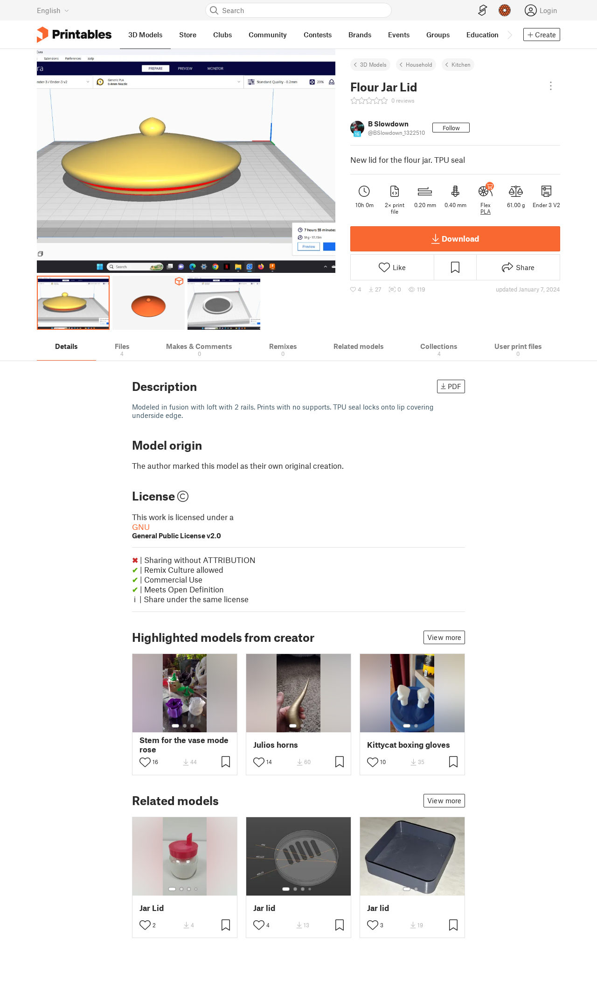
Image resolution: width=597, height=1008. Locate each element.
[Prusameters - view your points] (505, 10)
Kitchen (461, 64)
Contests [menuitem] (318, 34)
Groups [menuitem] (438, 34)
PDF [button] (454, 386)
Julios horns (275, 744)
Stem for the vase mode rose (184, 744)
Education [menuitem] (482, 34)
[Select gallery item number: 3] (192, 726)
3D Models (373, 64)
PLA (485, 211)
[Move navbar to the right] (509, 35)
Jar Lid (151, 908)
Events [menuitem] (399, 34)
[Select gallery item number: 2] (185, 726)
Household (419, 64)
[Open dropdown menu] (550, 85)
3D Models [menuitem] (145, 34)
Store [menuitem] (187, 34)
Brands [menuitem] (359, 34)
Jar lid (264, 908)
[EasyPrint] (483, 10)
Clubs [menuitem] (222, 34)
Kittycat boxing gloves (408, 744)
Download (460, 238)
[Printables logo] (74, 35)
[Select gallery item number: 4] (196, 889)
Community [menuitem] (268, 34)
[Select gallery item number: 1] (175, 726)
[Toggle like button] (145, 762)
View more (444, 637)
